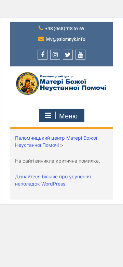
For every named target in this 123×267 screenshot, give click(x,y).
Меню (68, 116)
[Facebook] (42, 55)
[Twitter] (68, 55)
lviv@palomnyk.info (65, 39)
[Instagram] (55, 55)
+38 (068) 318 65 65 (64, 28)
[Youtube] (80, 55)
